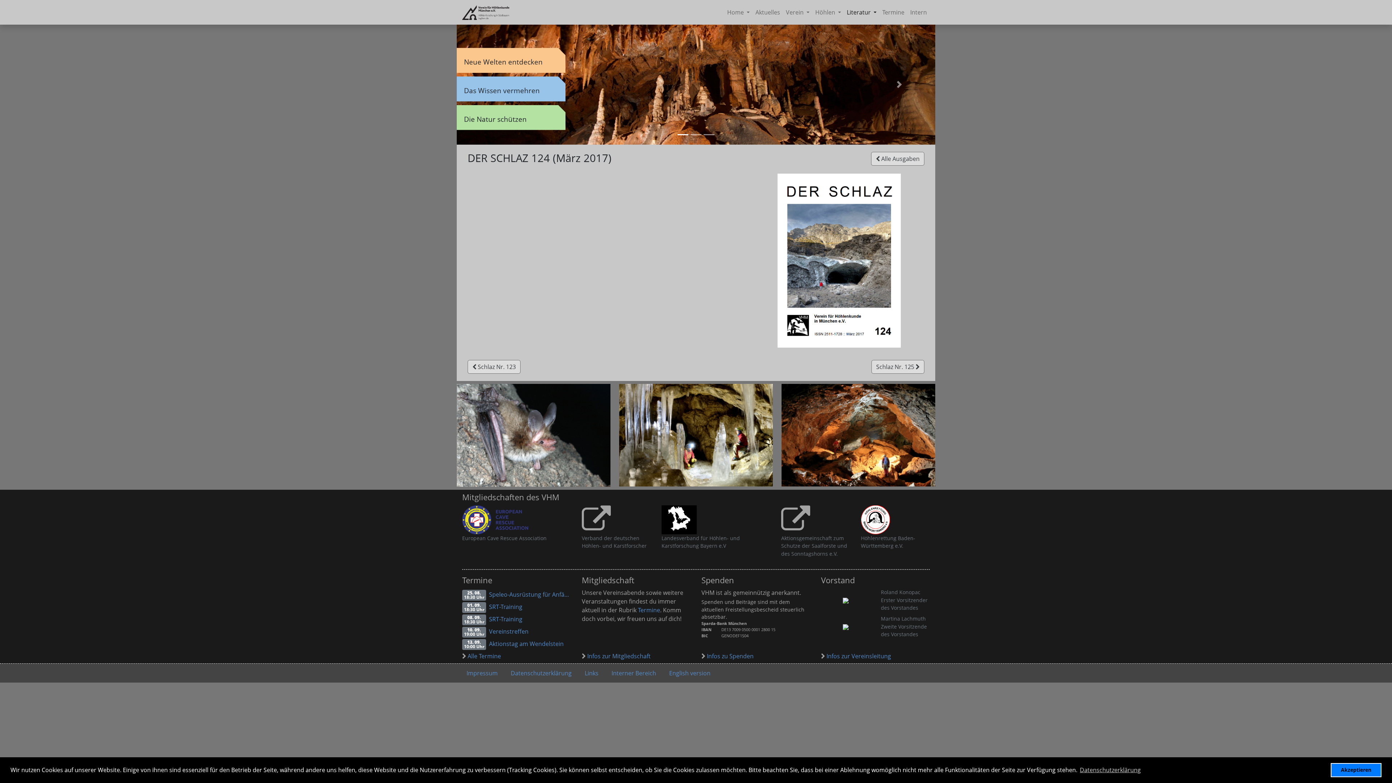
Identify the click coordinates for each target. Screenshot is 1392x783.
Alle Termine (483, 656)
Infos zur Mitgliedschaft (618, 656)
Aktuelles (767, 12)
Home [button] (736, 12)
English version (689, 673)
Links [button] (591, 673)
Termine (893, 12)
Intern (918, 12)
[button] (899, 84)
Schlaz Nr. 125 (896, 367)
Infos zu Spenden (729, 656)
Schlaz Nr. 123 (496, 367)
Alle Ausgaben (900, 159)
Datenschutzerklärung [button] (1110, 770)
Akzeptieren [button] (1356, 769)
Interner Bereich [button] (634, 673)
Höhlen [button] (826, 12)
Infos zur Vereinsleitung (858, 656)
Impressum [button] (482, 673)
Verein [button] (795, 12)
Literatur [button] (859, 12)
